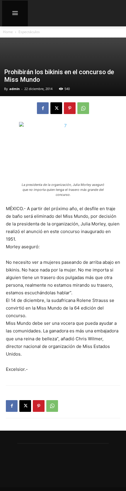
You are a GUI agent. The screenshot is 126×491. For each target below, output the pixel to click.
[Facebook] (43, 108)
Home (8, 31)
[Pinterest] (70, 108)
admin (14, 88)
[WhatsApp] (83, 108)
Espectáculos (29, 31)
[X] (56, 108)
